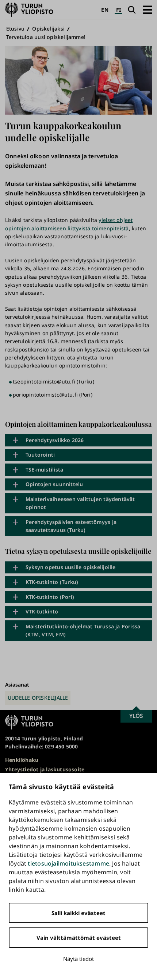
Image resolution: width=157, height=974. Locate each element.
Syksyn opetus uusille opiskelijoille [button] (71, 567)
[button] (147, 10)
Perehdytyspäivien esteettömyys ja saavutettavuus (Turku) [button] (71, 525)
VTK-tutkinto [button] (42, 611)
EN (104, 9)
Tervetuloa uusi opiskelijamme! (45, 36)
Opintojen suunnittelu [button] (54, 484)
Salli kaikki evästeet (78, 913)
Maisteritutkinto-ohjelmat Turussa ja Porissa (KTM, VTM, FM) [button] (83, 630)
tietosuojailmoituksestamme (68, 863)
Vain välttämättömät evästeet (79, 937)
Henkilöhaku (21, 759)
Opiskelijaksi (48, 28)
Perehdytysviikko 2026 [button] (55, 440)
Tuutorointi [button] (40, 454)
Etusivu (15, 28)
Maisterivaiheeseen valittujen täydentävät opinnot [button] (80, 503)
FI (118, 9)
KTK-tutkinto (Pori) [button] (50, 596)
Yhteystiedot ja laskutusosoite (44, 769)
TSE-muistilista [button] (44, 469)
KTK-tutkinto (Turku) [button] (52, 582)
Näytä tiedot (78, 958)
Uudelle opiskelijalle (38, 697)
